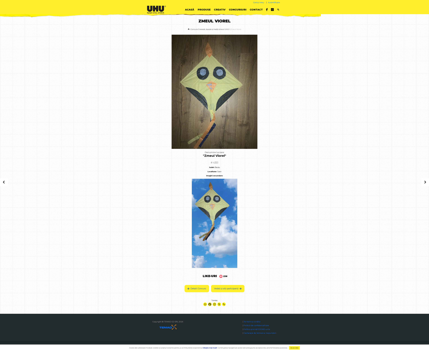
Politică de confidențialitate (256, 325)
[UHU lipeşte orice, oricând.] (156, 9)
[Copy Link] (224, 304)
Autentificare (274, 2)
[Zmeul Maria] (16, 182)
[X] (219, 304)
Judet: (211, 167)
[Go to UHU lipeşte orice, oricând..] (188, 29)
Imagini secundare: (214, 176)
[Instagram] (214, 304)
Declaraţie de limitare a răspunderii (260, 333)
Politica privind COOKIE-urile (257, 329)
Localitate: (212, 172)
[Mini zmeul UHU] (411, 182)
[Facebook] (210, 304)
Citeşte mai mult (210, 348)
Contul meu (258, 2)
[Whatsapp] (205, 304)
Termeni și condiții (252, 322)
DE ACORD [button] (294, 348)
